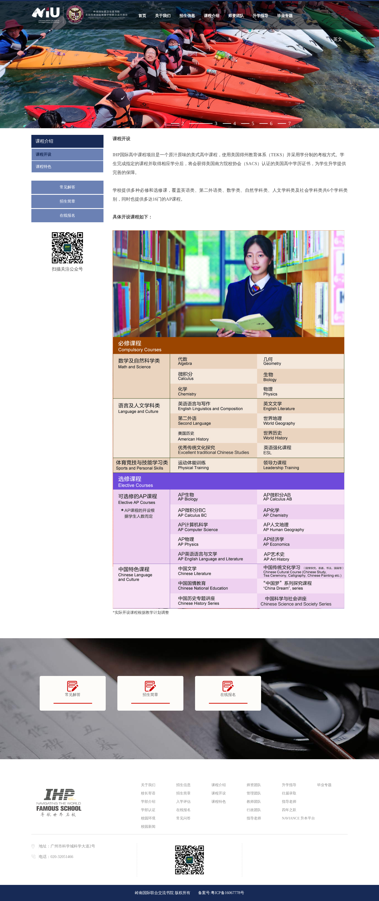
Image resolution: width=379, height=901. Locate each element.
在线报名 (67, 215)
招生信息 (187, 16)
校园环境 (148, 818)
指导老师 (254, 818)
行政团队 (254, 810)
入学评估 (183, 801)
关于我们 (163, 16)
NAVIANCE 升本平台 (297, 818)
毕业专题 (285, 16)
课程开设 (43, 154)
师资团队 (236, 16)
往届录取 (289, 793)
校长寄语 (148, 793)
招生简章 (67, 201)
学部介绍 (148, 801)
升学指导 (260, 16)
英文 (337, 39)
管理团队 (254, 793)
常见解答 (67, 187)
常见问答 (183, 818)
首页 (142, 16)
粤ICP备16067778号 (227, 893)
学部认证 (148, 810)
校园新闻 (148, 826)
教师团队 (254, 801)
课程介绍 (211, 16)
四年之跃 (289, 810)
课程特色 (43, 167)
